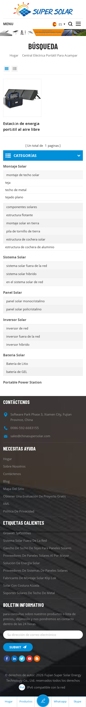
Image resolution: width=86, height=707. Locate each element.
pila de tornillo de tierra (23, 231)
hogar (14, 55)
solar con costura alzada (21, 585)
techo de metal (16, 190)
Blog (6, 481)
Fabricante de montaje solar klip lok (29, 578)
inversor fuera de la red (23, 336)
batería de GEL (16, 372)
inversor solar (14, 319)
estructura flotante (19, 215)
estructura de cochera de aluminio (29, 247)
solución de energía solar (21, 563)
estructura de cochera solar (25, 239)
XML (6, 504)
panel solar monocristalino (25, 301)
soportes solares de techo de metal (29, 593)
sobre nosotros (14, 466)
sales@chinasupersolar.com (30, 436)
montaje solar (15, 166)
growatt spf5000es (17, 533)
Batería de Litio (17, 364)
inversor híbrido (17, 344)
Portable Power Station (22, 382)
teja (7, 182)
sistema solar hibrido (21, 274)
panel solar (12, 292)
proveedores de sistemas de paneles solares (35, 570)
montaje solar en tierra (22, 223)
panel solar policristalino (24, 309)
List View (14, 69)
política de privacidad (18, 511)
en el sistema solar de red (24, 282)
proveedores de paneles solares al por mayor (36, 555)
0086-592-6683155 (24, 428)
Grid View (7, 69)
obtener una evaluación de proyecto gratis (34, 496)
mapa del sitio (13, 489)
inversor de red (17, 328)
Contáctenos (12, 474)
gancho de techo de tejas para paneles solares (37, 548)
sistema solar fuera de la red (26, 266)
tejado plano (14, 197)
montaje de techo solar (22, 175)
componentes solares (21, 207)
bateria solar (14, 355)
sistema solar (14, 257)
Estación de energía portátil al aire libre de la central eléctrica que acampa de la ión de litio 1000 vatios (21, 126)
